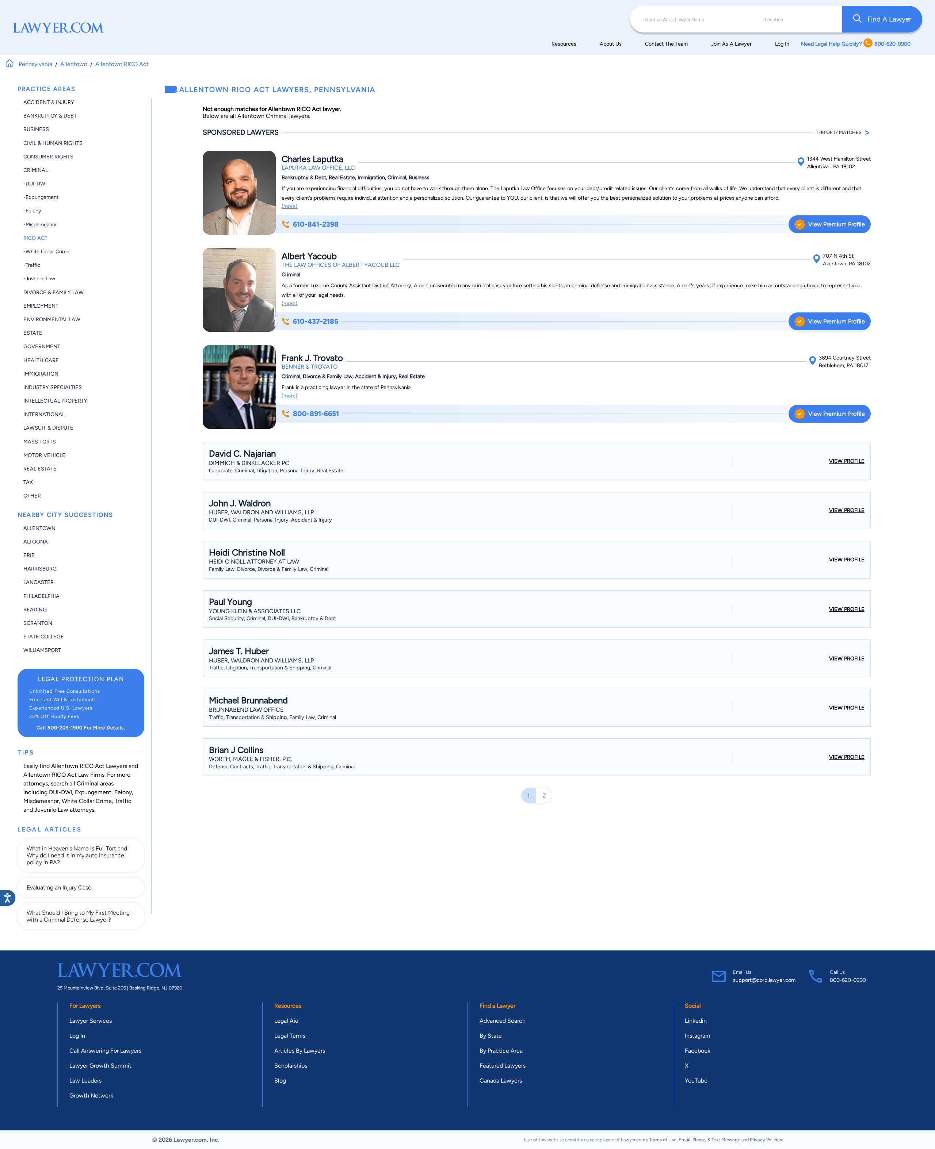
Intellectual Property (55, 400)
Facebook (697, 1050)
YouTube (696, 1080)
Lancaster (38, 582)
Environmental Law (51, 319)
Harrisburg (40, 568)
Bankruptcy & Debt (50, 115)
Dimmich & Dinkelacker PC (249, 463)
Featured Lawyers (503, 1065)
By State (491, 1035)
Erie (29, 555)
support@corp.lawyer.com (764, 980)
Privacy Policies (766, 1139)
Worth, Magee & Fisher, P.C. (250, 759)
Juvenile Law (51, 809)
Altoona (35, 541)
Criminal (35, 170)
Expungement (93, 792)
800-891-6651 (316, 414)
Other (32, 495)
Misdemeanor (41, 801)
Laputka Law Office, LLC (318, 167)
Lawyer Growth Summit (100, 1065)
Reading (35, 609)
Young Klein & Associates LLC (255, 611)
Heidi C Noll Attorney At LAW (254, 561)
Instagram (697, 1035)
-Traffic (31, 265)
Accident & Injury (48, 102)
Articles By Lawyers (299, 1050)
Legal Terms (289, 1035)
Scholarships (290, 1065)
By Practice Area (501, 1050)
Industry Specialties (52, 387)
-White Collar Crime (46, 251)
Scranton (37, 623)
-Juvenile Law (39, 278)
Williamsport (42, 650)
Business (36, 129)
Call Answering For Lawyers (105, 1050)
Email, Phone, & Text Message (709, 1139)
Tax (28, 482)
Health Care (41, 360)
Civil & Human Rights (53, 143)
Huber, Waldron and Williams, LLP (261, 512)
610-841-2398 (316, 224)
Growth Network (91, 1095)
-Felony (32, 210)
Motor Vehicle (44, 455)
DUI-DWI (60, 792)
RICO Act (35, 238)
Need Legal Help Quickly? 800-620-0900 (856, 44)
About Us (611, 44)
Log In (782, 44)
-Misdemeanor (40, 224)
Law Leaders (85, 1080)
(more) (289, 206)
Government (41, 346)
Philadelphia (41, 596)
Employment (40, 306)
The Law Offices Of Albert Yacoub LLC (341, 264)
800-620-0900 (848, 980)
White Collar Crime (87, 801)
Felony (123, 792)
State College (43, 636)
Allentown (39, 528)
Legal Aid (286, 1020)
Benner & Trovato (309, 366)
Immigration (40, 373)
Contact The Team (666, 44)
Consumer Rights (48, 156)
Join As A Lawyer (731, 44)
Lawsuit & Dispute (48, 427)
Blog (280, 1080)
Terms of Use (662, 1139)
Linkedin (696, 1020)
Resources (564, 44)
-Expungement (40, 197)
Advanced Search (503, 1020)
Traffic (123, 801)
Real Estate (40, 468)
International (44, 414)
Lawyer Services (90, 1020)
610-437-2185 (315, 321)
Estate (32, 333)
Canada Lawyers (501, 1080)
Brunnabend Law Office (246, 709)
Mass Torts (39, 441)
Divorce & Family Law (53, 292)
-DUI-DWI (35, 183)
